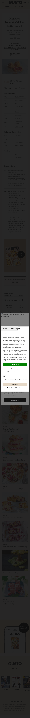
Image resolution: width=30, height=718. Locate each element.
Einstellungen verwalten (15, 369)
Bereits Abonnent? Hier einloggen (15, 387)
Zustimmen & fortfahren (15, 364)
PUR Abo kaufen (15, 384)
